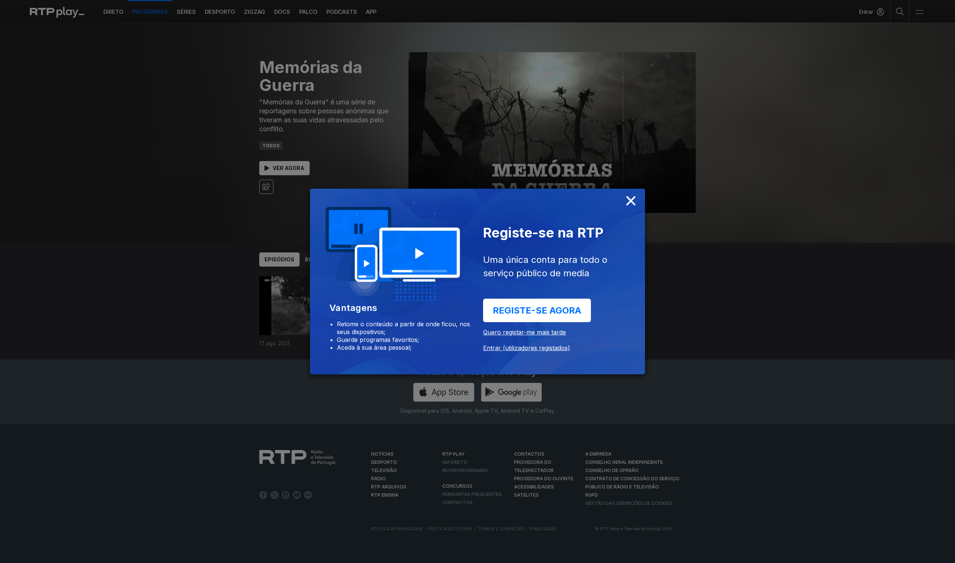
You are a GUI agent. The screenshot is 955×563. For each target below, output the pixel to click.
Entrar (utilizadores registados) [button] (526, 348)
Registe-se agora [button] (537, 310)
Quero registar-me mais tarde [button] (524, 332)
